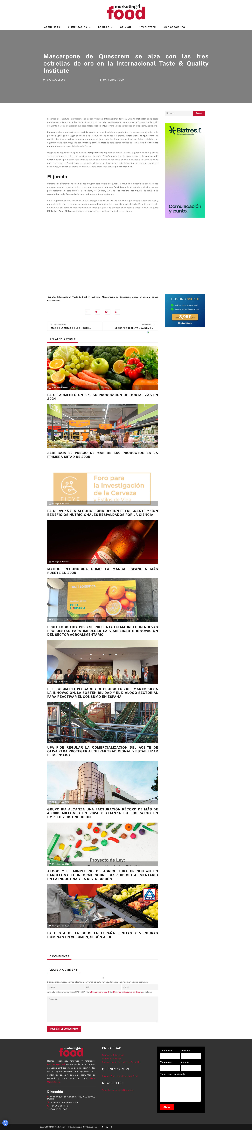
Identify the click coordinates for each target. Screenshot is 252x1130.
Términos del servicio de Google (127, 992)
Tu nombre (166, 1050)
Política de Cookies (111, 1058)
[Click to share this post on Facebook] (87, 312)
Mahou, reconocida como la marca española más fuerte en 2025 (102, 571)
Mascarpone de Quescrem (116, 297)
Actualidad (52, 27)
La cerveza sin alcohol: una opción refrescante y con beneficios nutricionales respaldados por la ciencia (102, 513)
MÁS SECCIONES (174, 27)
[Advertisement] (102, 262)
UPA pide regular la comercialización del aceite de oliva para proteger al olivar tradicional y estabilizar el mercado (102, 751)
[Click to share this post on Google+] (107, 312)
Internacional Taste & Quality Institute (78, 297)
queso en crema (141, 297)
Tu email (185, 1050)
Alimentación (77, 27)
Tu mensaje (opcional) (172, 1074)
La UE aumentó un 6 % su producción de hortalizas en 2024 (102, 397)
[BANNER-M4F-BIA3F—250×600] (185, 170)
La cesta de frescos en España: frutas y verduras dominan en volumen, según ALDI (102, 935)
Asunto (185, 1062)
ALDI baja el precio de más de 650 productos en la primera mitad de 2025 (102, 454)
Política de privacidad (99, 992)
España (51, 297)
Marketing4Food (113, 80)
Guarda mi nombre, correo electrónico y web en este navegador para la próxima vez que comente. (98, 982)
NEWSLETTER (147, 27)
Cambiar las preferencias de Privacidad (121, 1062)
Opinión (125, 27)
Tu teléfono (166, 1062)
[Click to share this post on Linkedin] (117, 312)
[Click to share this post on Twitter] (97, 312)
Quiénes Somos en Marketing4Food (120, 1076)
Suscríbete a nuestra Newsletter (118, 1090)
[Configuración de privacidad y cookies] (5, 1123)
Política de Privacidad (113, 1055)
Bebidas (103, 27)
